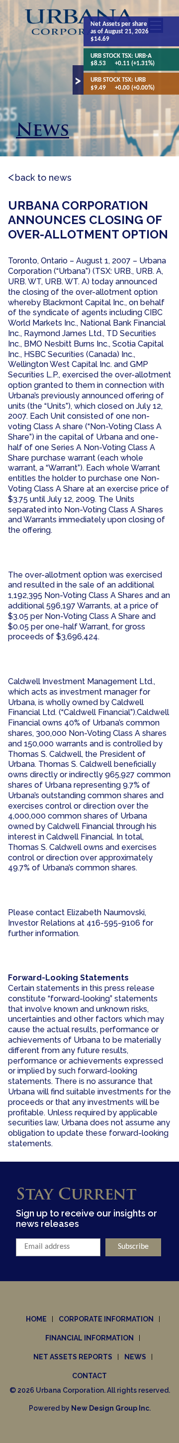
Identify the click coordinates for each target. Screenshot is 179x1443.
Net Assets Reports (72, 1357)
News (135, 1357)
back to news (43, 177)
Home (36, 1319)
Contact (89, 1376)
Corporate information (106, 1319)
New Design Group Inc (110, 1408)
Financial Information (89, 1338)
